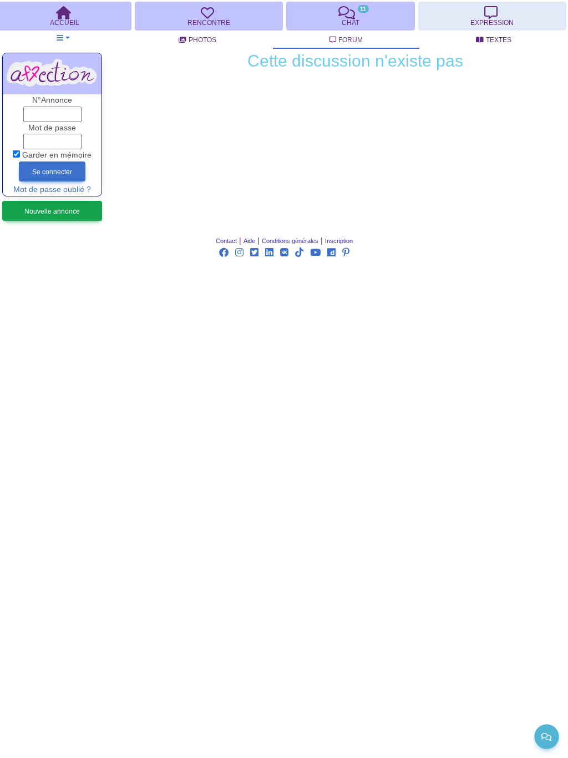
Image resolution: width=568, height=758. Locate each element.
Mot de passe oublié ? (52, 189)
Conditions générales (290, 240)
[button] (63, 38)
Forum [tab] (350, 40)
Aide (249, 240)
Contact (226, 240)
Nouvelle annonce (52, 211)
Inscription (339, 240)
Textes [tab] (498, 40)
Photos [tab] (202, 40)
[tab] (208, 16)
